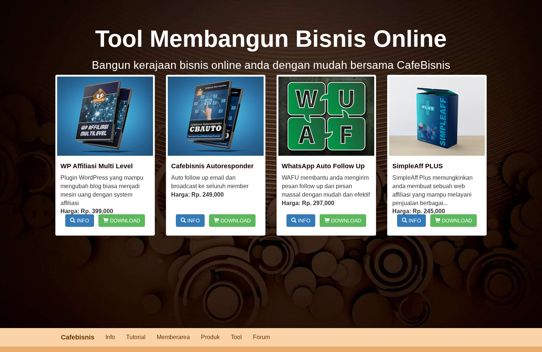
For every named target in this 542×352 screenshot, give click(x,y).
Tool (236, 337)
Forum (261, 337)
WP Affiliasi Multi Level (96, 166)
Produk (210, 337)
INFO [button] (82, 220)
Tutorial (136, 337)
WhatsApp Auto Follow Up (323, 166)
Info (110, 337)
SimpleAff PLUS (417, 166)
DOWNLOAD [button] (124, 220)
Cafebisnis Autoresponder (212, 166)
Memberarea (173, 337)
